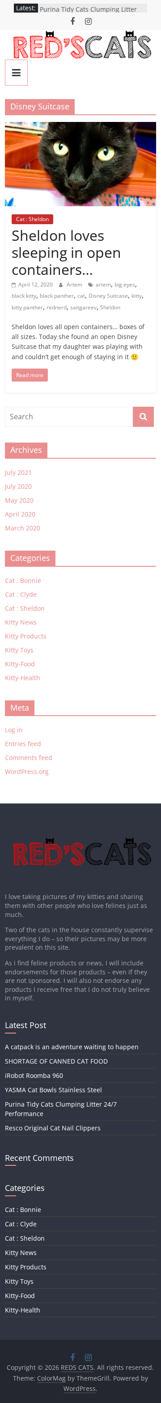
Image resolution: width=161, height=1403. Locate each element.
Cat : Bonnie (23, 580)
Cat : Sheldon (32, 219)
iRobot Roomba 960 (34, 1075)
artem (103, 284)
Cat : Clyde (21, 594)
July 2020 (18, 486)
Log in (14, 729)
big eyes (124, 284)
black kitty (24, 296)
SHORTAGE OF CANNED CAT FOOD (56, 1061)
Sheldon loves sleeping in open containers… (66, 252)
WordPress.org (27, 771)
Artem (75, 284)
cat (81, 296)
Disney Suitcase (108, 296)
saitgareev (83, 307)
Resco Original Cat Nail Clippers (53, 1128)
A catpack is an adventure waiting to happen (72, 1046)
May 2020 (19, 500)
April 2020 (20, 514)
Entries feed (23, 743)
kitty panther (27, 307)
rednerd (57, 307)
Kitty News (21, 622)
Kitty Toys (19, 650)
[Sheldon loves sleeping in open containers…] (80, 127)
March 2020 (22, 528)
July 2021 (18, 472)
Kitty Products (26, 636)
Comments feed (28, 757)
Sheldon (110, 307)
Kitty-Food (20, 664)
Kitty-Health (22, 677)
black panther (57, 296)
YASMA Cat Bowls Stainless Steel (53, 1090)
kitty (136, 296)
